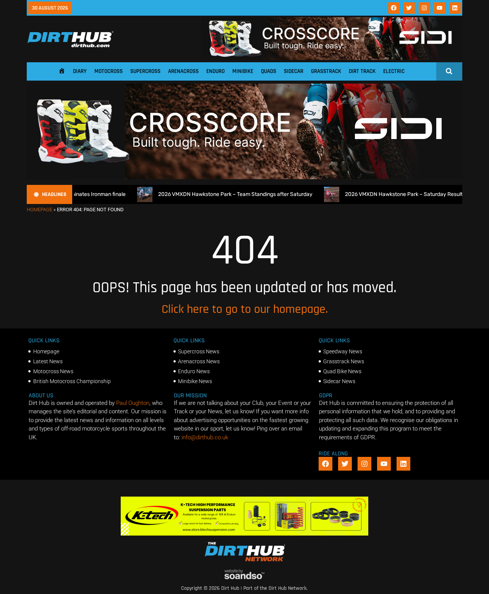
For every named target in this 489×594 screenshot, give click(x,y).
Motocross (108, 71)
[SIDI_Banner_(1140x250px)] (244, 177)
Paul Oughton (132, 403)
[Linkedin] (455, 8)
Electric (394, 71)
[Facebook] (394, 8)
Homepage (39, 209)
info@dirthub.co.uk (204, 437)
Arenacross (183, 71)
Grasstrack (326, 71)
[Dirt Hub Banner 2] (245, 533)
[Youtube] (439, 8)
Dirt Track (362, 71)
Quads (268, 71)
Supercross (145, 71)
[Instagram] (424, 8)
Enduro (215, 71)
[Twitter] (409, 8)
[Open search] (449, 71)
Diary (80, 71)
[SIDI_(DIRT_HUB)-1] (331, 58)
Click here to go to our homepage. (245, 309)
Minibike (242, 71)
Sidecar (293, 71)
